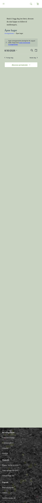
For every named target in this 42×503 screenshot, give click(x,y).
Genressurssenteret (7, 443)
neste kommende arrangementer (19, 44)
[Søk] (31, 4)
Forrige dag (9, 58)
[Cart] (37, 4)
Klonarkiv (5, 448)
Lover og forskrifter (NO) (10, 470)
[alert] (21, 42)
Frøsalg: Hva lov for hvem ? (11, 465)
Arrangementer (9, 33)
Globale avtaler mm (8, 476)
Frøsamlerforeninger (8, 438)
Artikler (4, 493)
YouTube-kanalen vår (8, 498)
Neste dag (33, 58)
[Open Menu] (3, 3)
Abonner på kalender (20, 65)
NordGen (5, 453)
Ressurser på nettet (8, 487)
